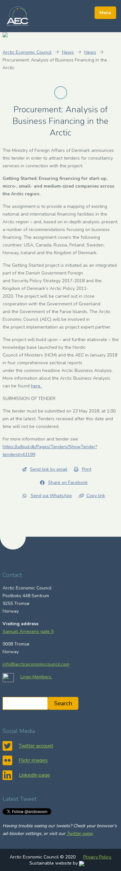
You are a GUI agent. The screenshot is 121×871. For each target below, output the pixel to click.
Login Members (36, 677)
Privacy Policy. (97, 857)
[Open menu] (105, 12)
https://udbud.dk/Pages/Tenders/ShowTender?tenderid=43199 (50, 451)
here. (37, 386)
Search (63, 703)
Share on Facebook (68, 482)
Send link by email (48, 469)
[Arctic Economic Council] (17, 15)
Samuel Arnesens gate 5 (28, 631)
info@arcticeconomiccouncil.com (36, 664)
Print (86, 469)
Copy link (95, 496)
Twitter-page (79, 833)
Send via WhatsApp (51, 496)
